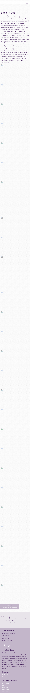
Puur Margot (5, 689)
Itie (3, 685)
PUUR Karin (5, 691)
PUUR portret (5, 675)
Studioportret (6, 676)
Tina (11, 605)
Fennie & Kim (5, 683)
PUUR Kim (5, 687)
